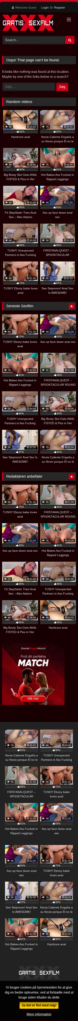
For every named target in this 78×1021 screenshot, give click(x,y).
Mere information (39, 1014)
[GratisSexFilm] (32, 23)
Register (59, 7)
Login (45, 7)
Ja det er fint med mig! (39, 1005)
